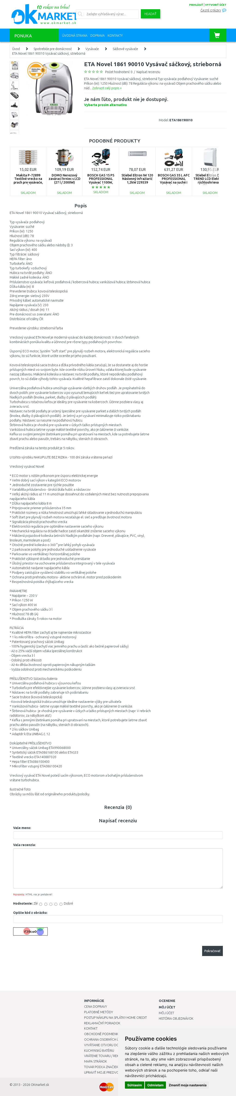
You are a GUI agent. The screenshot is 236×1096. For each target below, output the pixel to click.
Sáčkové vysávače (125, 49)
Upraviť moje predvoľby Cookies (111, 1072)
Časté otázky (211, 10)
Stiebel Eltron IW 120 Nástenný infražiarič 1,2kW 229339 (137, 178)
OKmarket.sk (40, 1085)
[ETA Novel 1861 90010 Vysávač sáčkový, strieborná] (49, 88)
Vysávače (92, 49)
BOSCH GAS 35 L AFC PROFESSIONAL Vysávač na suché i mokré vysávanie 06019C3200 (174, 182)
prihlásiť (196, 4)
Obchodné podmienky (102, 1034)
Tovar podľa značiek (101, 1067)
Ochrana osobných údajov (107, 1039)
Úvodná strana (74, 35)
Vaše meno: (22, 828)
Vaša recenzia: (24, 845)
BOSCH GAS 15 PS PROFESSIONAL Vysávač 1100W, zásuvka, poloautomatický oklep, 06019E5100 (101, 184)
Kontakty (115, 35)
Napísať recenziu (148, 72)
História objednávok (176, 1018)
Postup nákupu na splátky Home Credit (115, 1017)
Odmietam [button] (155, 1085)
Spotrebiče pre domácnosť (53, 49)
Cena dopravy (95, 1006)
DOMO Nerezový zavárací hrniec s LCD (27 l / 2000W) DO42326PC (64, 180)
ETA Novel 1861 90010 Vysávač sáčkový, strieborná (48, 53)
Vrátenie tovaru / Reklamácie (108, 1056)
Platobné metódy (98, 1012)
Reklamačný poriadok (102, 1023)
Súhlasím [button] (134, 1085)
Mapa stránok (95, 1061)
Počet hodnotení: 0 (119, 72)
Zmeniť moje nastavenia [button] (187, 1085)
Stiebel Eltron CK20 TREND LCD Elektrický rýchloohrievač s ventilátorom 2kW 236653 (210, 182)
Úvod (16, 49)
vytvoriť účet (215, 4)
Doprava (97, 35)
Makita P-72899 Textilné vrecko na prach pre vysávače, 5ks (28, 180)
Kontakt (90, 1028)
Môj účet (166, 1013)
